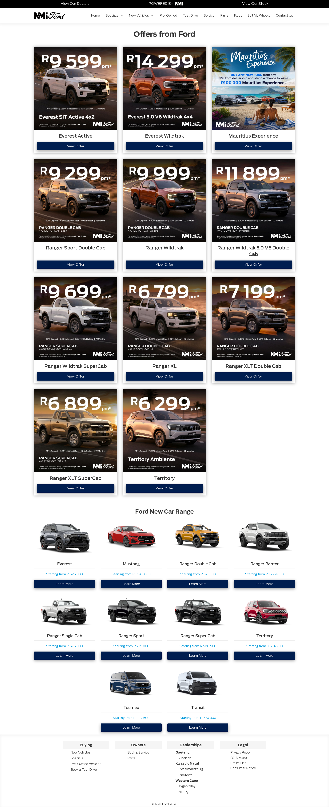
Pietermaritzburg (190, 769)
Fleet (238, 15)
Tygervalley (186, 786)
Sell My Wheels (259, 15)
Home (95, 15)
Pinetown (185, 775)
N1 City (183, 792)
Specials (112, 15)
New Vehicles (139, 15)
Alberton (184, 758)
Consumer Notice (243, 768)
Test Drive (190, 15)
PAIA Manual (239, 758)
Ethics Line (238, 763)
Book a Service (138, 752)
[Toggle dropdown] (121, 15)
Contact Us (284, 15)
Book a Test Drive (84, 769)
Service (209, 15)
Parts (224, 15)
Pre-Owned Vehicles (86, 764)
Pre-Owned (168, 15)
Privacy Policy (240, 752)
